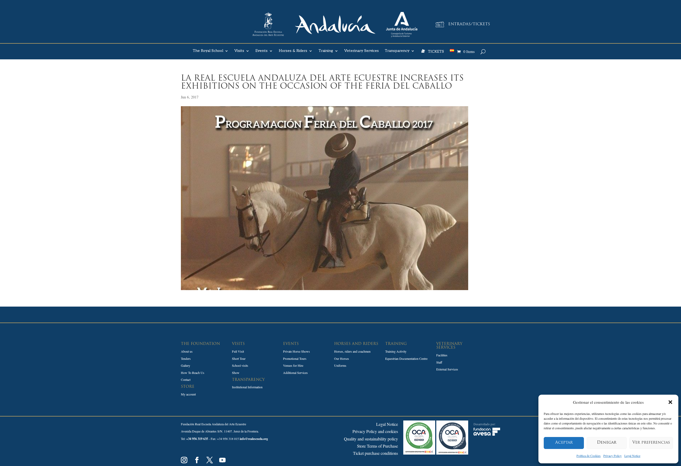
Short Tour (239, 358)
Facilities (441, 355)
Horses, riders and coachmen (352, 351)
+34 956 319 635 (197, 438)
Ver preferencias (651, 443)
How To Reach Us (192, 372)
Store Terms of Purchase (377, 446)
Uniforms (340, 365)
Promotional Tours (294, 358)
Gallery (185, 365)
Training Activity (395, 351)
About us (187, 351)
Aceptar (564, 443)
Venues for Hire (293, 365)
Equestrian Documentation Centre (406, 358)
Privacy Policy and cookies (375, 431)
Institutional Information (247, 387)
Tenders (186, 358)
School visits (240, 365)
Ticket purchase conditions (375, 453)
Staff (439, 362)
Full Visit (238, 351)
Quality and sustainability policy (371, 439)
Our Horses (341, 358)
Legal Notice (632, 455)
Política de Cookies (588, 455)
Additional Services (295, 372)
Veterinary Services (361, 51)
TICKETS (436, 51)
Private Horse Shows (296, 351)
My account (188, 394)
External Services (447, 369)
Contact (185, 379)
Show (235, 372)
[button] (670, 402)
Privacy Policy (612, 455)
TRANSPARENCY (248, 380)
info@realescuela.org (254, 438)
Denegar (606, 443)
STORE (187, 387)
